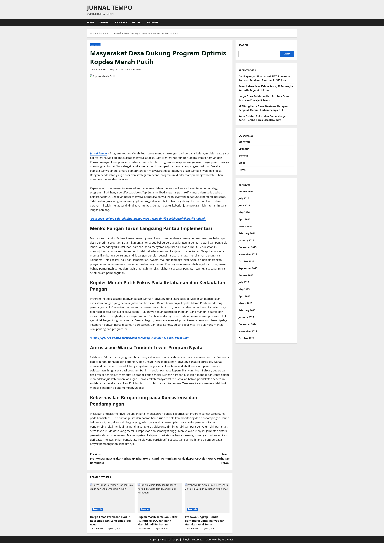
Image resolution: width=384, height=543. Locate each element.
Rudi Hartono (97, 528)
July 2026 (243, 198)
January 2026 (246, 240)
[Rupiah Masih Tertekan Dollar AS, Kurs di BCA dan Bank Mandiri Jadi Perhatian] (160, 498)
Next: (195, 458)
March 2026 (245, 226)
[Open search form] (296, 23)
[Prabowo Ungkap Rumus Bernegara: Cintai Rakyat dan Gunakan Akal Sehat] (207, 498)
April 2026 (244, 219)
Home (90, 22)
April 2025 (244, 296)
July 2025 (243, 282)
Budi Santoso (98, 69)
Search (243, 45)
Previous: (124, 458)
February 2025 (246, 310)
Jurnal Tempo (109, 7)
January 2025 (246, 317)
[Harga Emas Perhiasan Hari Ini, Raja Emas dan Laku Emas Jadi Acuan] (112, 498)
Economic (121, 22)
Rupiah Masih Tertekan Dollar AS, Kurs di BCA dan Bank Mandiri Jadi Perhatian (157, 520)
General (104, 22)
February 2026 (246, 233)
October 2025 (246, 261)
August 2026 (245, 191)
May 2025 (244, 289)
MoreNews (212, 539)
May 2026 (244, 212)
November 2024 (247, 331)
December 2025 (247, 247)
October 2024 (246, 338)
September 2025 (247, 268)
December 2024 (247, 324)
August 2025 (245, 275)
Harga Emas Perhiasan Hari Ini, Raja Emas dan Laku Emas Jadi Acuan (111, 520)
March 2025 (245, 303)
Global (137, 22)
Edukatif (152, 22)
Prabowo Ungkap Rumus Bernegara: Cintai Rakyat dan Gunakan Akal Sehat (205, 520)
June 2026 (244, 205)
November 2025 (247, 254)
